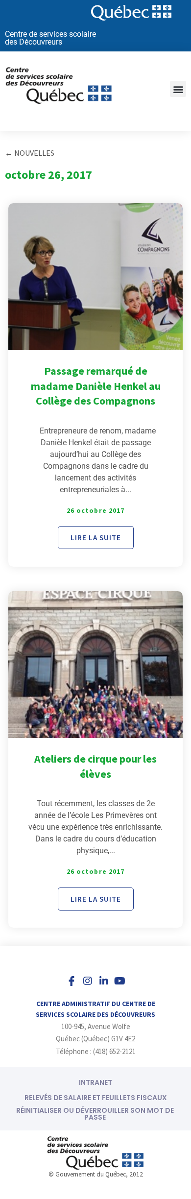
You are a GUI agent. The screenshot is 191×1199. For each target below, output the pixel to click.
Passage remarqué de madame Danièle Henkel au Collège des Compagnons (96, 386)
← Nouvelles (29, 153)
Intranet (95, 1082)
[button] (178, 89)
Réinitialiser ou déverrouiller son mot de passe (95, 1113)
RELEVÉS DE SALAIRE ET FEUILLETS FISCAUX (95, 1098)
